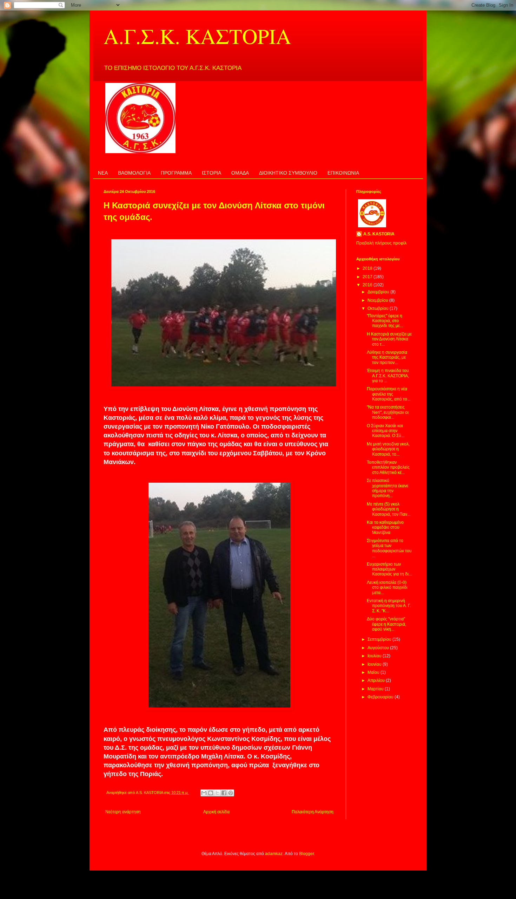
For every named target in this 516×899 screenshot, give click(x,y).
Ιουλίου (375, 655)
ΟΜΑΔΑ (240, 173)
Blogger (306, 853)
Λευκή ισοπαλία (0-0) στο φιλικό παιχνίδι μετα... (387, 587)
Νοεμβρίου (378, 300)
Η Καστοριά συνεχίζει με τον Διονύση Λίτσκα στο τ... (389, 339)
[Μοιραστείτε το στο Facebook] (223, 792)
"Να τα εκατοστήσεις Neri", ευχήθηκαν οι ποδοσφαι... (388, 412)
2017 (368, 276)
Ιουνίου (375, 664)
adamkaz (274, 853)
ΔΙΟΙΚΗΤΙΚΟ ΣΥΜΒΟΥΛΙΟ (288, 173)
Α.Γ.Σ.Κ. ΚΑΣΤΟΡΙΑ (197, 36)
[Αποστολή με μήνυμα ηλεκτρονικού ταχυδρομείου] (203, 792)
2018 (368, 268)
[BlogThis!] (210, 792)
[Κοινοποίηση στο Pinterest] (230, 792)
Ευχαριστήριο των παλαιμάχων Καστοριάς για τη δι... (389, 569)
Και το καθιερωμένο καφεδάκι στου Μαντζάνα (385, 527)
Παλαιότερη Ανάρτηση (312, 811)
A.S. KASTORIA (379, 234)
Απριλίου (377, 680)
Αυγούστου (379, 647)
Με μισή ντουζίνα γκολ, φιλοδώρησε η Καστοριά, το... (388, 449)
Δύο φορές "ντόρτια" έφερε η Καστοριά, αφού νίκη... (386, 624)
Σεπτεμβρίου (380, 639)
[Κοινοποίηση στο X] (217, 792)
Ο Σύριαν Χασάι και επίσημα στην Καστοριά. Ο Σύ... (385, 430)
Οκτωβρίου (379, 308)
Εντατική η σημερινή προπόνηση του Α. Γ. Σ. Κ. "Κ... (389, 605)
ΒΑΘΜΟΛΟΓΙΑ (134, 173)
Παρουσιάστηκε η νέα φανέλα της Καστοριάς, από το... (388, 394)
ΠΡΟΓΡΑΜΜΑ (176, 173)
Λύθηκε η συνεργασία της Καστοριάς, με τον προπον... (387, 357)
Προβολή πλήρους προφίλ (381, 243)
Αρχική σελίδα (216, 811)
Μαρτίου (376, 688)
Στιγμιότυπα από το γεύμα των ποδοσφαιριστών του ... (389, 548)
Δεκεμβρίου (379, 291)
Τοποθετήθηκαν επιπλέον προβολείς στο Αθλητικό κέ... (388, 467)
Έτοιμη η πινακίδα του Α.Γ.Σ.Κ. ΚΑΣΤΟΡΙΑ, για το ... (388, 375)
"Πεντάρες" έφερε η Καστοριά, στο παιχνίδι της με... (385, 320)
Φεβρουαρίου (381, 697)
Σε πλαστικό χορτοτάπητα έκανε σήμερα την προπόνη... (387, 488)
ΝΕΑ (103, 173)
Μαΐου (374, 672)
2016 (368, 284)
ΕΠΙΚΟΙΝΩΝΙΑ (343, 173)
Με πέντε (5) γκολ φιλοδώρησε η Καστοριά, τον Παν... (388, 509)
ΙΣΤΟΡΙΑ (211, 173)
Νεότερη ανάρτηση (123, 811)
